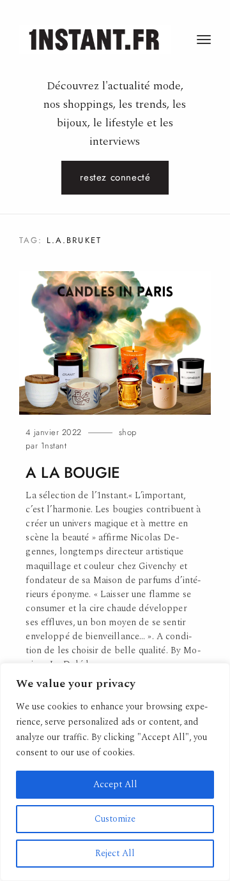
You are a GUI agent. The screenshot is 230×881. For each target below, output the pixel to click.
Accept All (115, 784)
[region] (115, 772)
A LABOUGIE (73, 473)
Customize (115, 818)
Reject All (115, 853)
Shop (128, 432)
